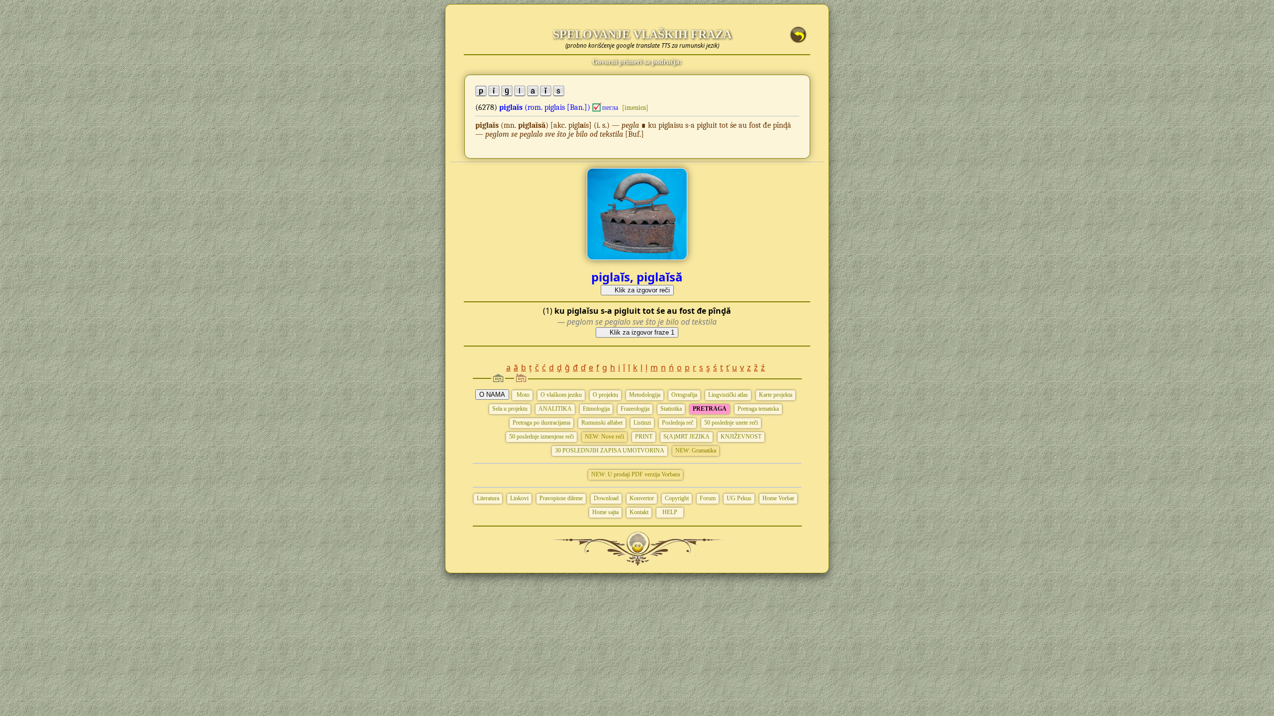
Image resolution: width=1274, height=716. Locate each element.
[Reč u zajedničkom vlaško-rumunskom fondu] (597, 107)
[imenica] (635, 107)
